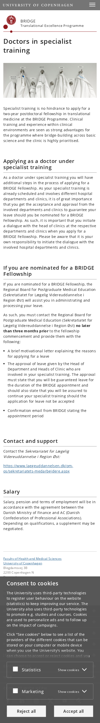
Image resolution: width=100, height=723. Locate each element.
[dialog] (50, 649)
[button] (92, 4)
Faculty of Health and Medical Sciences (32, 558)
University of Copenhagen (22, 563)
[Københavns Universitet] (9, 24)
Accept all (73, 711)
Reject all (26, 711)
